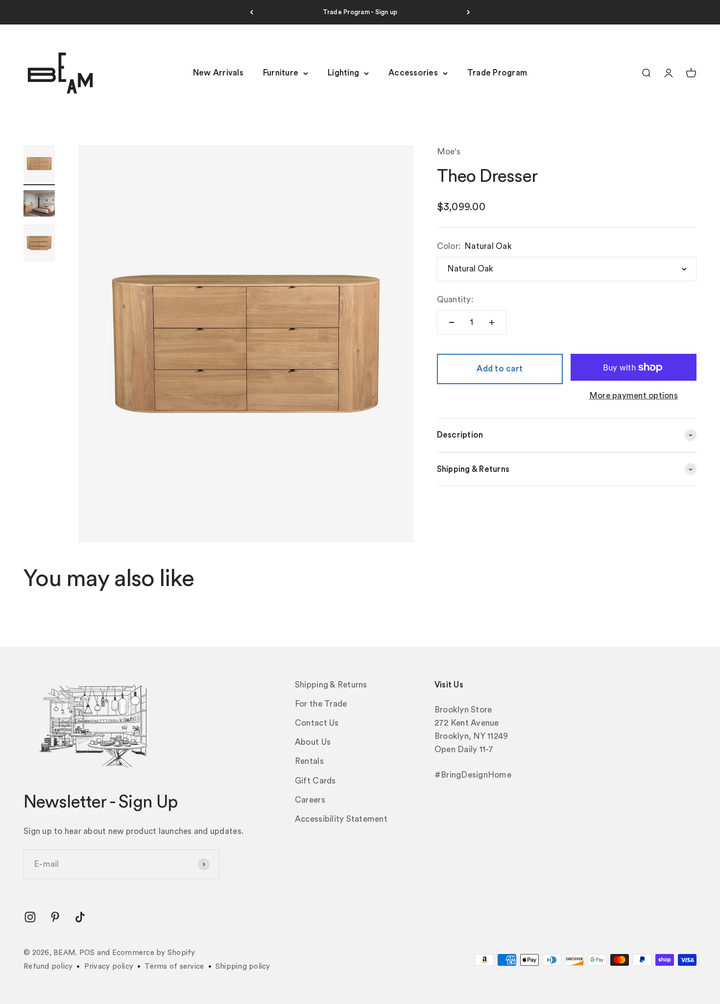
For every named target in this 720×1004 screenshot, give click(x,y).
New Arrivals (218, 73)
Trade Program (497, 73)
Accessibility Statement (341, 819)
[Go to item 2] (39, 205)
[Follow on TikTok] (80, 917)
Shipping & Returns (331, 685)
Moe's (448, 151)
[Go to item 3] (39, 244)
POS (87, 952)
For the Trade (321, 704)
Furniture (280, 73)
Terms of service (174, 966)
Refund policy (48, 966)
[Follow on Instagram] (30, 917)
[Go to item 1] (39, 165)
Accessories (413, 73)
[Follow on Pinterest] (55, 917)
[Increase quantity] (492, 322)
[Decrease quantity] (451, 322)
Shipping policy (243, 966)
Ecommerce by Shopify (153, 952)
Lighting (343, 73)
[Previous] (251, 12)
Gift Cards (315, 781)
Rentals (309, 761)
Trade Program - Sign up (360, 12)
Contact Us (317, 723)
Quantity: (455, 299)
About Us (313, 742)
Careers (310, 800)
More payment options (633, 396)
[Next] (468, 12)
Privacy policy (109, 966)
